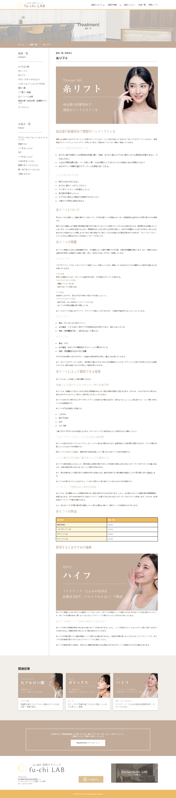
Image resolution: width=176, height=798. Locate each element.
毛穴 (20, 152)
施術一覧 (33, 44)
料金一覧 (142, 4)
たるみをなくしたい (26, 161)
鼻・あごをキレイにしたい (29, 169)
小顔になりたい (24, 174)
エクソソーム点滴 (25, 97)
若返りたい (22, 144)
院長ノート (153, 4)
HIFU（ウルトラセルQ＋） (29, 79)
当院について (96, 4)
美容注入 (68, 53)
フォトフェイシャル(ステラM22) (31, 84)
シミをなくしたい (25, 148)
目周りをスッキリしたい (28, 165)
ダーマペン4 (23, 107)
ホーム (21, 44)
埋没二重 (21, 88)
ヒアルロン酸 (23, 67)
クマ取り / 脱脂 (24, 92)
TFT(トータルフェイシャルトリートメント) (33, 138)
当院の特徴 (112, 4)
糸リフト (21, 75)
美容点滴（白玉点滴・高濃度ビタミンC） (32, 102)
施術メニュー (129, 4)
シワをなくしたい (25, 157)
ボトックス (22, 71)
